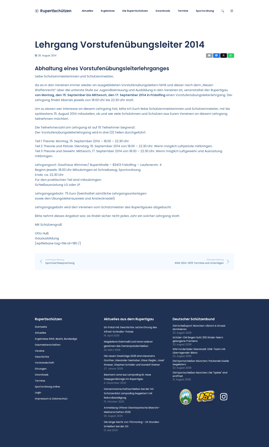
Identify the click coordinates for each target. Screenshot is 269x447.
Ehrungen (41, 369)
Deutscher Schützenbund (194, 319)
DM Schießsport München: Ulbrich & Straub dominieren (199, 327)
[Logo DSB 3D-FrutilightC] (206, 397)
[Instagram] (231, 10)
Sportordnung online (47, 386)
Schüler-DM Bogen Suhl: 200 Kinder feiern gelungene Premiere (198, 339)
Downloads (41, 374)
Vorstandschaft (44, 362)
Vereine (39, 351)
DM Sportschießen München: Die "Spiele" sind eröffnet (200, 374)
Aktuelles (40, 333)
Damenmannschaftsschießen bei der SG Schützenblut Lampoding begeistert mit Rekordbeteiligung (129, 393)
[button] (116, 11)
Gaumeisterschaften (47, 345)
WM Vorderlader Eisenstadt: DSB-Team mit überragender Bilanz (199, 350)
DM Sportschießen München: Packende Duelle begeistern (201, 362)
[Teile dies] (216, 55)
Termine (40, 381)
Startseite (41, 327)
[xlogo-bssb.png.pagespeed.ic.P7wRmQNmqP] (185, 397)
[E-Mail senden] (209, 55)
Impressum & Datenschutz (51, 398)
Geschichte (42, 357)
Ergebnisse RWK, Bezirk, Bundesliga (56, 339)
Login (38, 392)
